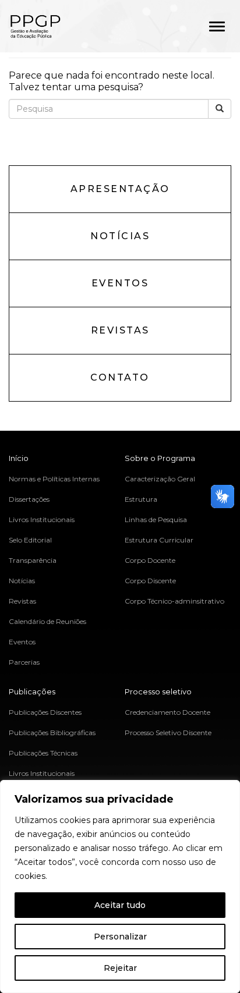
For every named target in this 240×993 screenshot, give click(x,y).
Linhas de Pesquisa (156, 519)
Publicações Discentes (45, 712)
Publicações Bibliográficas (52, 732)
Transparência (33, 560)
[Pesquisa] (219, 109)
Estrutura (141, 499)
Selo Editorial (30, 539)
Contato (120, 377)
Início (19, 458)
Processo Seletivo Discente (168, 732)
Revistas (120, 330)
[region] (120, 886)
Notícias (120, 236)
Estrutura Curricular (159, 539)
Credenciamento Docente (167, 712)
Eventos (120, 283)
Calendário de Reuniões (47, 621)
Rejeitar (120, 968)
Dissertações (29, 499)
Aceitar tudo (120, 905)
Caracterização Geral (160, 478)
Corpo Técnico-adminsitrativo (174, 601)
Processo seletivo (158, 691)
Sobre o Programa (160, 458)
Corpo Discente (150, 580)
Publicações (32, 691)
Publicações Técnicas (43, 753)
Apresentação (120, 188)
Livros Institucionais (42, 519)
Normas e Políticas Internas (54, 478)
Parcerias (24, 662)
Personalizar (120, 936)
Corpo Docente (150, 560)
